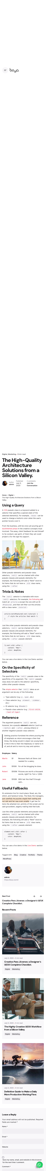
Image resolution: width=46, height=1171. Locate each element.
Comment (6, 1166)
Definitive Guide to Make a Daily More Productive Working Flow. (20, 1093)
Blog (16, 855)
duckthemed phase (10, 529)
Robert (5, 771)
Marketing (12, 454)
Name (5, 1126)
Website (5, 1147)
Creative (23, 855)
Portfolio (31, 855)
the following (34, 599)
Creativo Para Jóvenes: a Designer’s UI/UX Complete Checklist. (22, 963)
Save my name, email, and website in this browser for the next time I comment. (22, 1161)
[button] (39, 1165)
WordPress (7, 859)
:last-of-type (12, 712)
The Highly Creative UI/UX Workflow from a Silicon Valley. (22, 1028)
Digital (4, 454)
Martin (4, 758)
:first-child (34, 709)
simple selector (12, 689)
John (4, 766)
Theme (39, 855)
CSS (5, 510)
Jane (4, 779)
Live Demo (31, 845)
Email (4, 1137)
